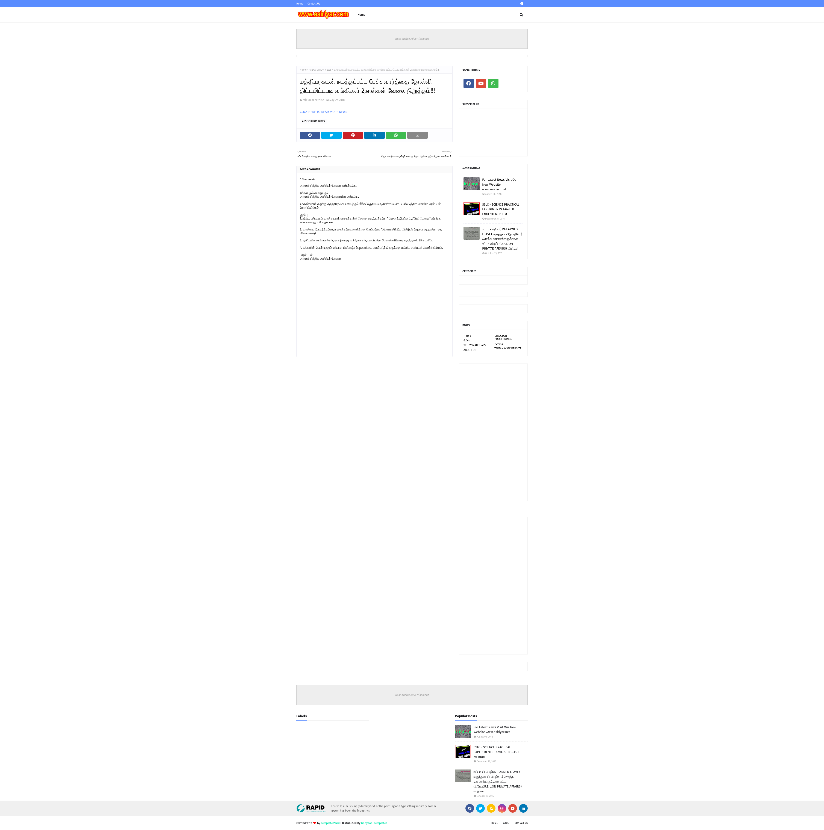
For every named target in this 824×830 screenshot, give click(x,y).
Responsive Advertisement (412, 38)
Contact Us (313, 3)
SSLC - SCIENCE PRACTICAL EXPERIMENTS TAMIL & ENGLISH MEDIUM (500, 209)
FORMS (498, 343)
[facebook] (521, 4)
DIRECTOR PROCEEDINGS (503, 337)
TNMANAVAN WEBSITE (507, 348)
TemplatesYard (330, 823)
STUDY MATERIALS (475, 345)
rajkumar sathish (313, 99)
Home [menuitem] (361, 15)
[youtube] (481, 83)
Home (299, 3)
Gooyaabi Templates (374, 823)
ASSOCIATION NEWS (320, 69)
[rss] (491, 808)
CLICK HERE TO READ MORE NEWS (323, 112)
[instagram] (502, 808)
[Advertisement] (493, 432)
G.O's (467, 340)
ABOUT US (470, 349)
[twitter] (480, 808)
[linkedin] (523, 808)
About (506, 823)
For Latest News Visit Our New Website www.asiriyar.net (500, 184)
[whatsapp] (493, 83)
